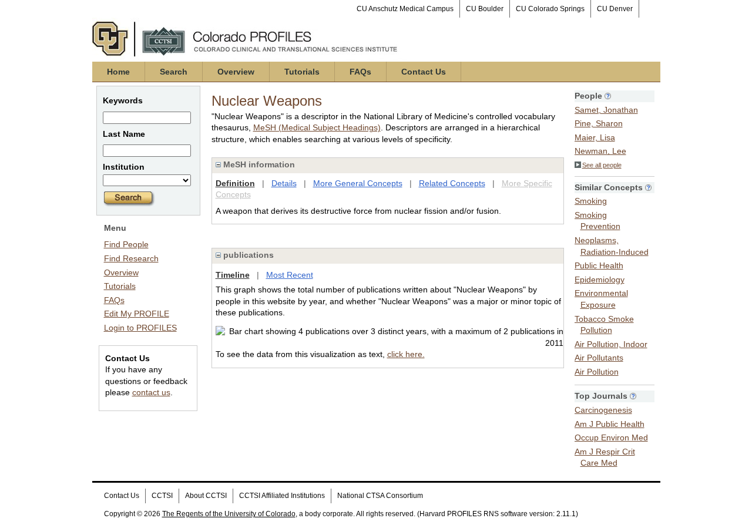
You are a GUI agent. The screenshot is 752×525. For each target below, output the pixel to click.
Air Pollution (597, 371)
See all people (602, 165)
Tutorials (302, 71)
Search (173, 71)
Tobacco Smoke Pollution (604, 324)
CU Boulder (484, 9)
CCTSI (162, 496)
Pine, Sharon (599, 123)
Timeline (233, 275)
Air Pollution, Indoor (611, 344)
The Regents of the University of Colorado (229, 514)
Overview (235, 71)
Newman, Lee (600, 151)
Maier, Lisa (595, 137)
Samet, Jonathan (606, 110)
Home (118, 71)
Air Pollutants (599, 357)
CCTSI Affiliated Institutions (282, 496)
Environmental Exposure (601, 298)
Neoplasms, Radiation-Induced (612, 246)
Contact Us (423, 71)
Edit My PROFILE (136, 313)
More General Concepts (357, 183)
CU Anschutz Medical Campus (405, 9)
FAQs (360, 71)
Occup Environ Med (611, 437)
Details (284, 183)
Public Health (599, 265)
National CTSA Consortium (380, 496)
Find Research (131, 258)
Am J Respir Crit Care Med (605, 457)
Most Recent (289, 275)
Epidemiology (600, 279)
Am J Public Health (609, 424)
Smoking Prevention (597, 220)
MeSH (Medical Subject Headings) (317, 127)
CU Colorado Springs (550, 9)
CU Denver (615, 9)
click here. (406, 354)
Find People (126, 244)
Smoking (591, 201)
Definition (235, 183)
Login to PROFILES (140, 327)
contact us (151, 392)
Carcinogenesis (603, 410)
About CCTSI (206, 496)
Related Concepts (452, 183)
